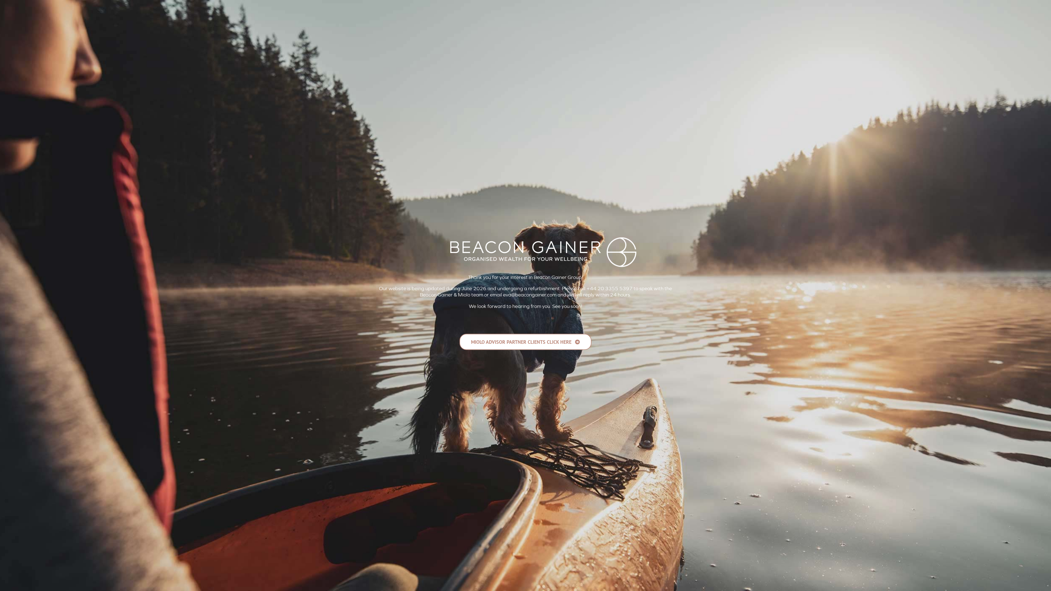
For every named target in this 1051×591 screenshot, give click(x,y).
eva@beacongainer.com (529, 295)
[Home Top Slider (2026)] (525, 577)
